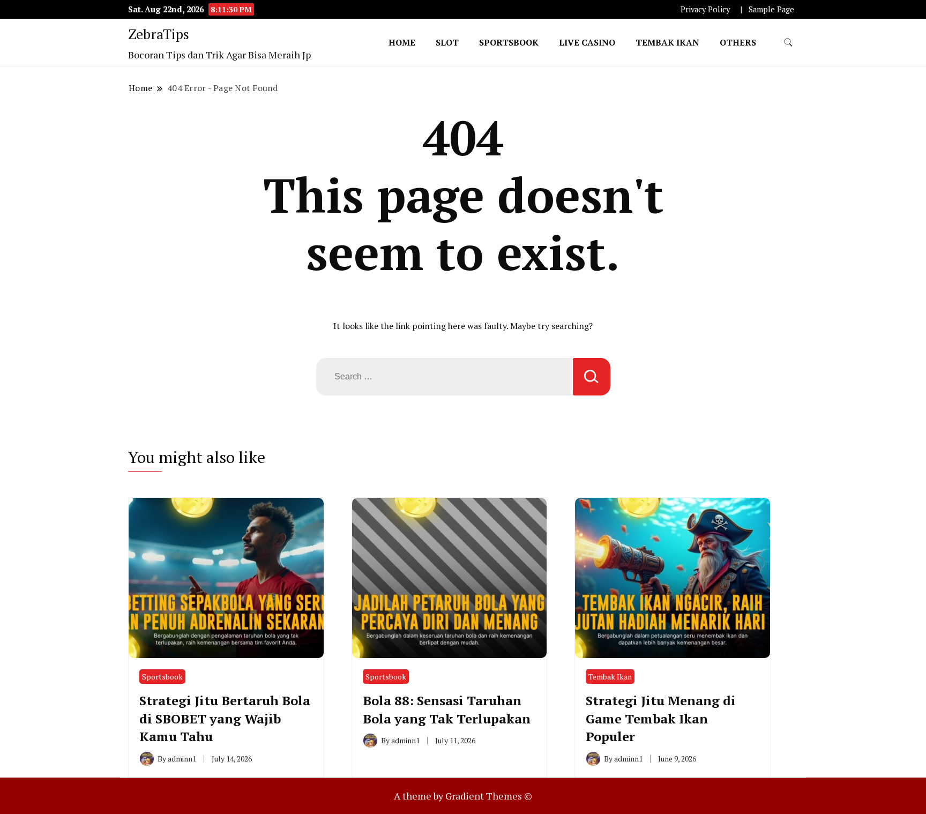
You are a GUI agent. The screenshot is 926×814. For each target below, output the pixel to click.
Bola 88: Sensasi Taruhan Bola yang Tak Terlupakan (447, 709)
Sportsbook (509, 42)
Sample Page (771, 9)
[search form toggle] (788, 43)
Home (402, 42)
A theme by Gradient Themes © (463, 795)
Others (738, 42)
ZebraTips (158, 34)
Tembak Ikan (667, 42)
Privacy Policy (705, 9)
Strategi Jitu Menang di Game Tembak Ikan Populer (661, 718)
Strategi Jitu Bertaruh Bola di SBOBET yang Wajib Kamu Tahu (224, 718)
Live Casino (587, 42)
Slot (447, 42)
